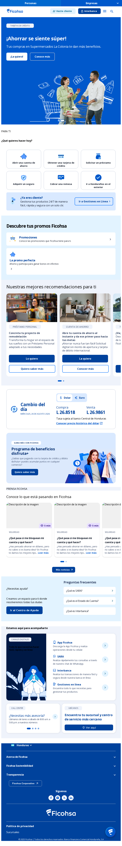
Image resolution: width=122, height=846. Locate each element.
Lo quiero (32, 358)
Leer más (43, 552)
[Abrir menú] (110, 832)
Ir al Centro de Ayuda (24, 610)
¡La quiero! (16, 56)
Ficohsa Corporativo (23, 783)
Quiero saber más (32, 369)
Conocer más (85, 369)
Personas (30, 3)
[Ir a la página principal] (14, 13)
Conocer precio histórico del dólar (77, 423)
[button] (62, 561)
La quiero (85, 358)
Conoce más (42, 56)
